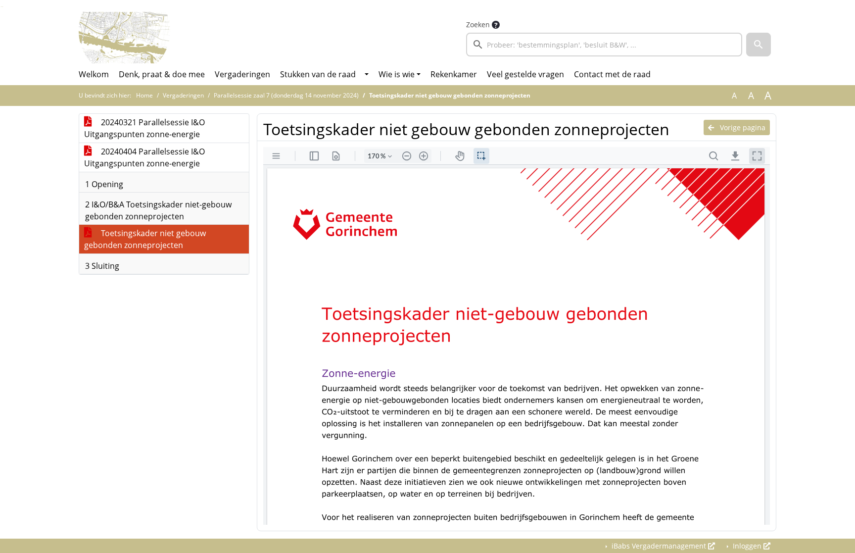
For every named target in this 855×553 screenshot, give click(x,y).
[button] (758, 44)
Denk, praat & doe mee (162, 74)
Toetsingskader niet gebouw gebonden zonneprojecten (145, 239)
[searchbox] (604, 44)
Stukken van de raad (318, 74)
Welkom (94, 74)
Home (144, 95)
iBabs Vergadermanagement (659, 546)
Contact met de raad (612, 74)
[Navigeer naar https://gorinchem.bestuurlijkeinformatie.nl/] (124, 37)
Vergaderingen (242, 74)
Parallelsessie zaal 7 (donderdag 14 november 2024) (286, 95)
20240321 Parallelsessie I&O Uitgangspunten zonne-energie (144, 128)
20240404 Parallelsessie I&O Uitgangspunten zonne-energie (144, 157)
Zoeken (478, 24)
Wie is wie (397, 74)
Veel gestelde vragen (525, 74)
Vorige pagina (741, 127)
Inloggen (747, 546)
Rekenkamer (453, 74)
